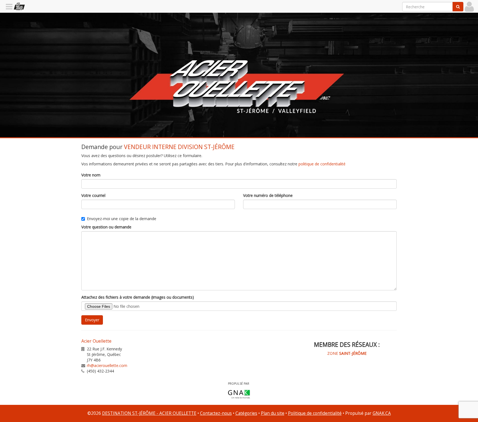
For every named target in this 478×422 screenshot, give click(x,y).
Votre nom (90, 175)
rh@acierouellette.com (107, 365)
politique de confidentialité (321, 163)
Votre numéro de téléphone (268, 195)
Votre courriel (93, 195)
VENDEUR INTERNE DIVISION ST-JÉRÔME (179, 147)
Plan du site (272, 413)
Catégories (246, 413)
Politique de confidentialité (315, 413)
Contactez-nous (216, 413)
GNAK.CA (382, 413)
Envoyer (92, 319)
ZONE (347, 353)
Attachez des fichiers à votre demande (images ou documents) (137, 297)
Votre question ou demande (106, 227)
